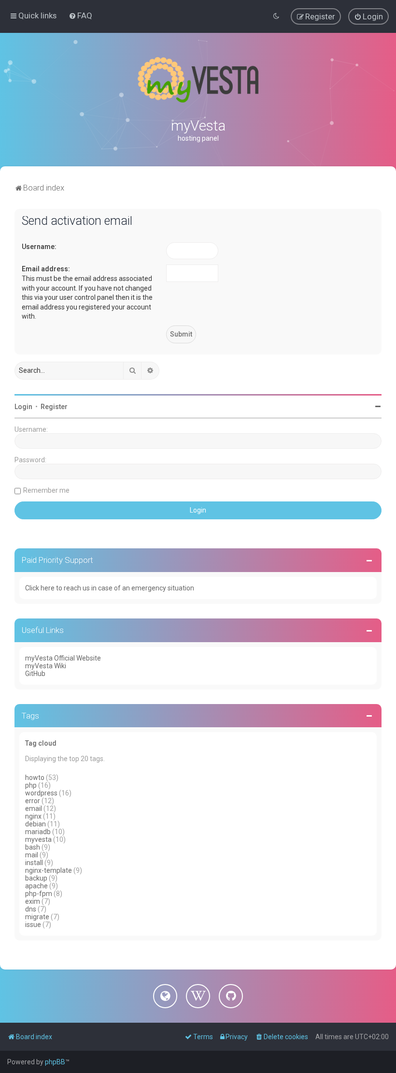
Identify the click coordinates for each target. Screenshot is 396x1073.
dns (30, 909)
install (34, 863)
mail (31, 855)
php (31, 785)
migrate (37, 917)
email (33, 808)
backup (36, 878)
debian (35, 824)
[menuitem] (80, 15)
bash (32, 847)
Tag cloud (41, 743)
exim (32, 901)
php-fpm (38, 893)
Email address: (46, 269)
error (32, 801)
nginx (33, 816)
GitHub (35, 673)
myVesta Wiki (45, 666)
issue (33, 924)
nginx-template (48, 870)
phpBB (55, 1062)
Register (54, 407)
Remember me (46, 490)
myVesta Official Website (63, 658)
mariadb (38, 832)
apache (36, 886)
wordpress (41, 793)
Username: (39, 246)
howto (34, 777)
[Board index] (198, 80)
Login (23, 407)
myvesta (38, 839)
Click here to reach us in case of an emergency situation (109, 588)
